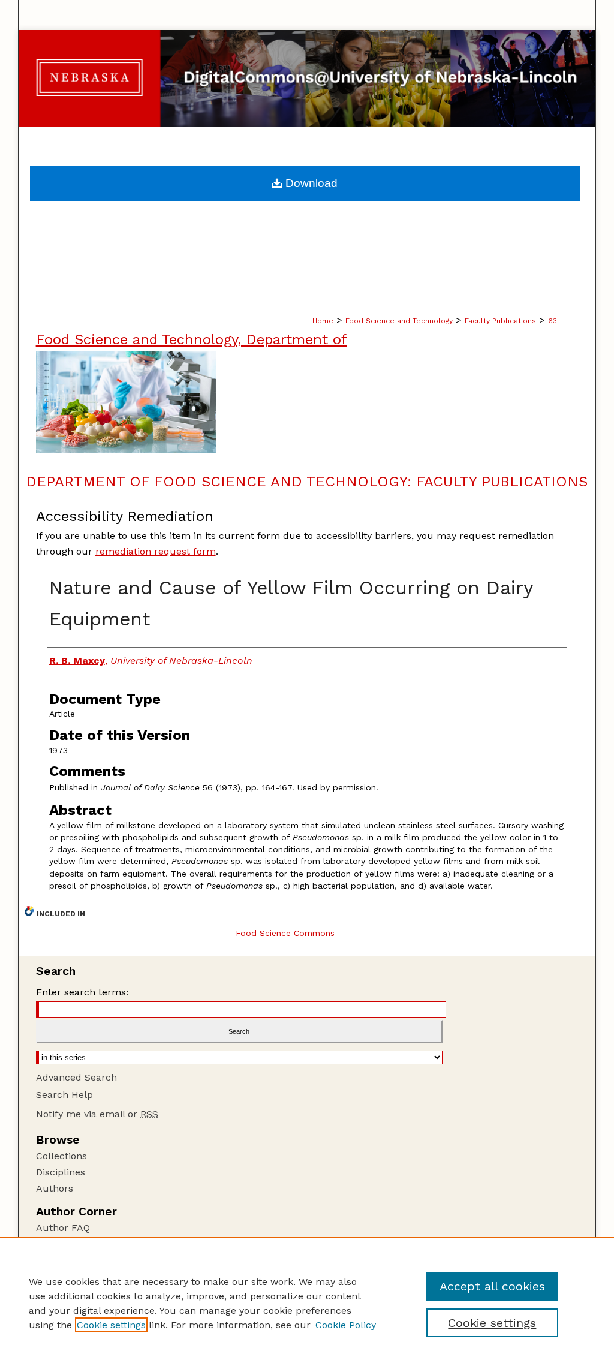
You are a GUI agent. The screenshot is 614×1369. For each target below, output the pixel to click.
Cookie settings (111, 1325)
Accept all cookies (492, 1286)
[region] (307, 1303)
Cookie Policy (345, 1325)
